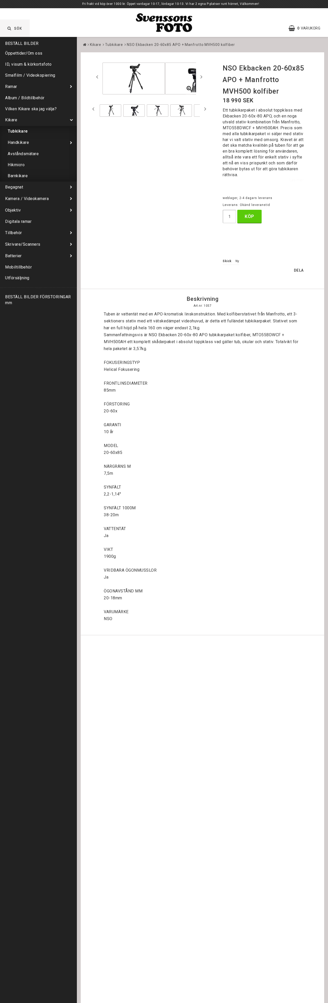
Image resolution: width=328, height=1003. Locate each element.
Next (201, 77)
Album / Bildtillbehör (25, 97)
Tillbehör (13, 232)
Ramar (11, 86)
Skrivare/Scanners (22, 244)
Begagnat (14, 187)
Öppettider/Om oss (24, 53)
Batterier (13, 255)
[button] (307, 28)
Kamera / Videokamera (27, 198)
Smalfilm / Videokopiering (30, 75)
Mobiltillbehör (18, 267)
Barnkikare (18, 175)
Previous (97, 77)
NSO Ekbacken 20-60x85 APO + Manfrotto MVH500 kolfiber (181, 45)
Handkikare (18, 142)
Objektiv (13, 210)
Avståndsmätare (23, 153)
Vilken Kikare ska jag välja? (31, 108)
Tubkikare (18, 131)
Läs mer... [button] (298, 180)
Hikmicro (16, 164)
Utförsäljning (17, 277)
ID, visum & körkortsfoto (28, 64)
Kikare (11, 119)
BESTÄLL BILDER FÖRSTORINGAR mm (38, 299)
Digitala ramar (18, 221)
